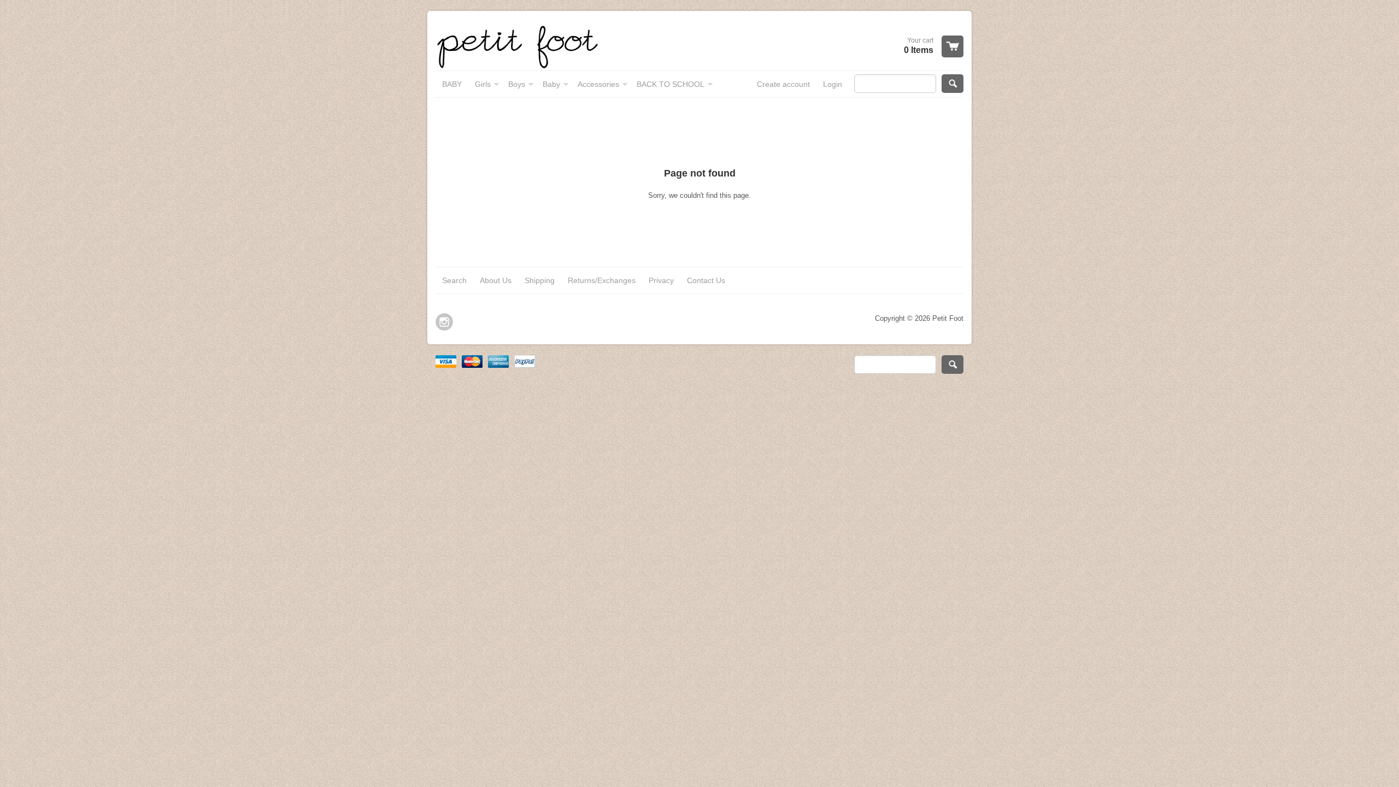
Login (832, 84)
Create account (783, 84)
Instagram (444, 322)
